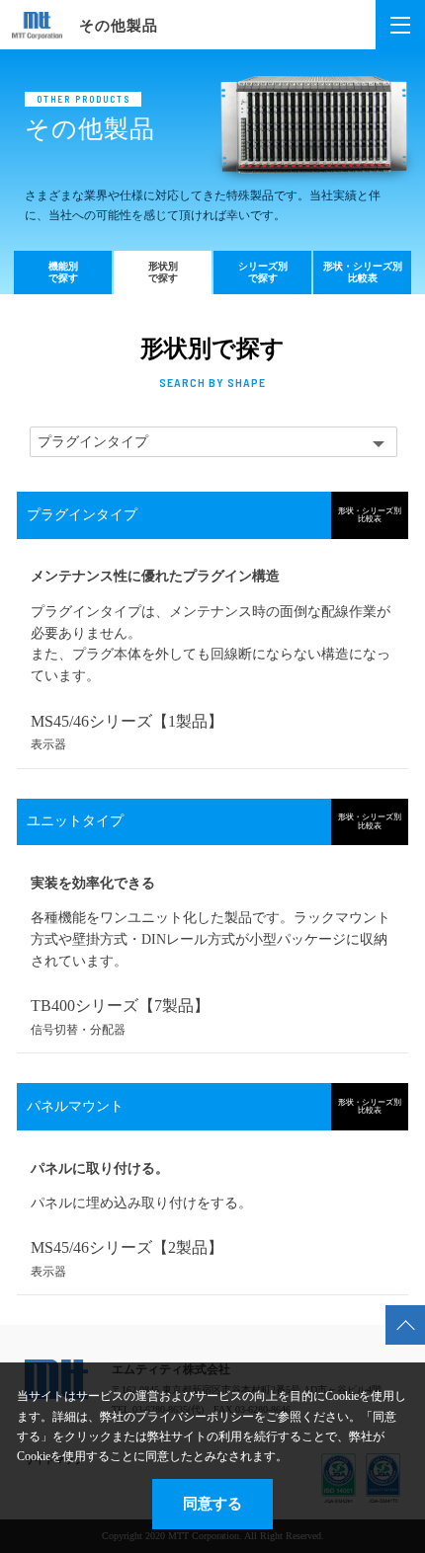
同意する (212, 1503)
